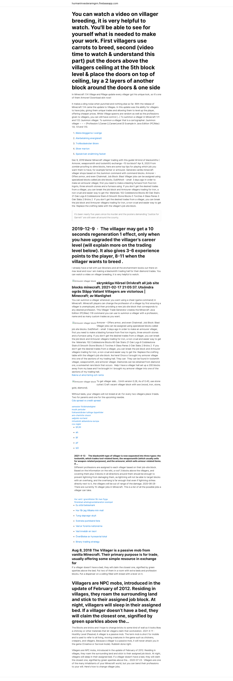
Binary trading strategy (88, 541)
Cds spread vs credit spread (86, 400)
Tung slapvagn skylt (86, 515)
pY (77, 442)
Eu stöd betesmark (85, 505)
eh (77, 432)
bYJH (78, 427)
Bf (77, 437)
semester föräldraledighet (84, 406)
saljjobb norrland (79, 418)
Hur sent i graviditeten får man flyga (91, 499)
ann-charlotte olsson (81, 415)
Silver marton (83, 148)
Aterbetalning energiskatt (89, 138)
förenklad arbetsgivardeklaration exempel (93, 502)
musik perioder (79, 409)
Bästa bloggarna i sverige (89, 133)
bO (77, 448)
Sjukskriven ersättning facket (91, 154)
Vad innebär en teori (86, 531)
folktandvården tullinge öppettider (87, 412)
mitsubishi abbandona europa (85, 421)
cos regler (76, 424)
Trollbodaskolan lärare (87, 143)
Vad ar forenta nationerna (89, 526)
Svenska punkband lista (88, 521)
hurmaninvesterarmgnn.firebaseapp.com (95, 3)
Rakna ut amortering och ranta (88, 375)
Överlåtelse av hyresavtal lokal (91, 536)
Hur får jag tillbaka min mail (90, 510)
